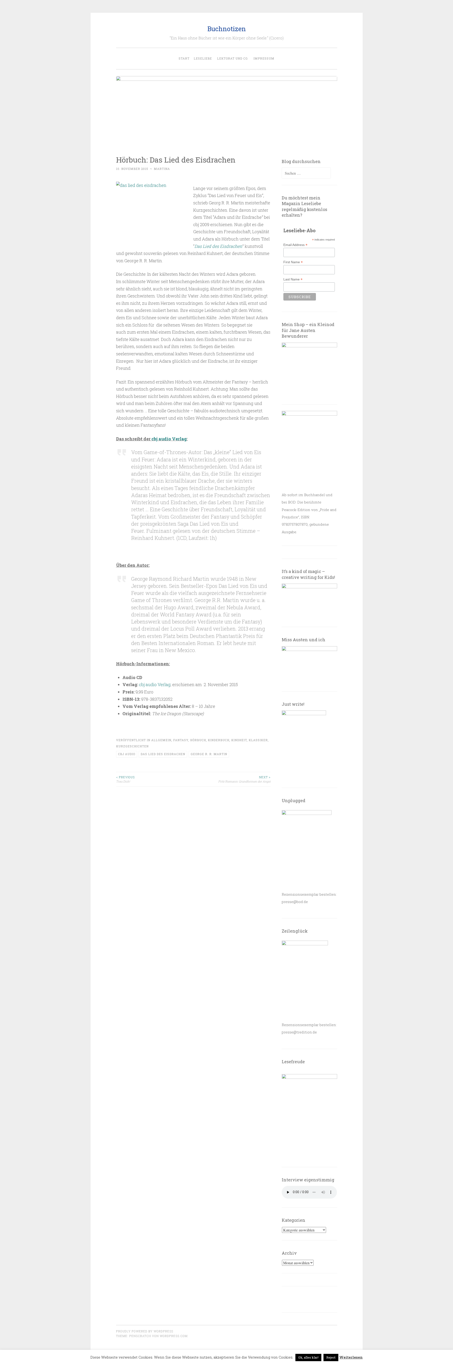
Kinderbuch (218, 740)
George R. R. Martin (209, 754)
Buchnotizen (226, 29)
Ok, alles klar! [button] (308, 1357)
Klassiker (258, 740)
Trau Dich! (125, 779)
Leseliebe (203, 58)
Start (184, 58)
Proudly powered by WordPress (144, 1331)
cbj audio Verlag (169, 439)
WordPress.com (174, 1336)
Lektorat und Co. (232, 58)
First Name (293, 262)
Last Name (292, 279)
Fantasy (180, 740)
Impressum (263, 58)
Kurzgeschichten (132, 746)
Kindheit (239, 740)
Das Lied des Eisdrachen (218, 246)
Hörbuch (198, 740)
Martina (162, 169)
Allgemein (161, 740)
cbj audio (126, 754)
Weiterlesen (351, 1357)
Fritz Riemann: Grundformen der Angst (244, 779)
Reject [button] (331, 1357)
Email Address (295, 245)
